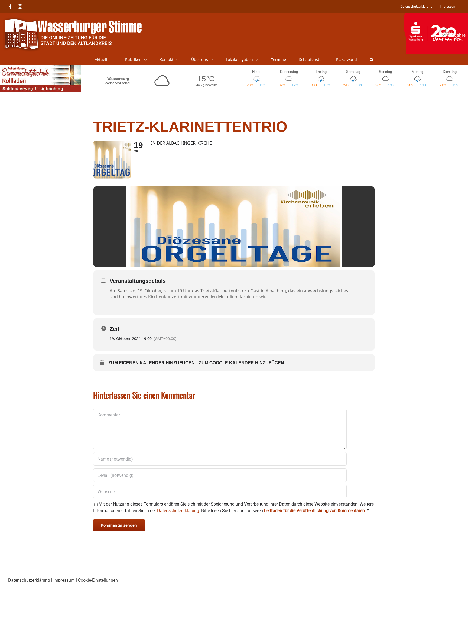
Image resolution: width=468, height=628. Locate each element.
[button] (371, 59)
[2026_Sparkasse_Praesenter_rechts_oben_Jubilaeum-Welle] (435, 16)
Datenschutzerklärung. (178, 510)
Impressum (64, 580)
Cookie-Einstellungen (98, 580)
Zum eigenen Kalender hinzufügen (151, 363)
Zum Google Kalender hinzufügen (241, 363)
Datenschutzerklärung (29, 580)
